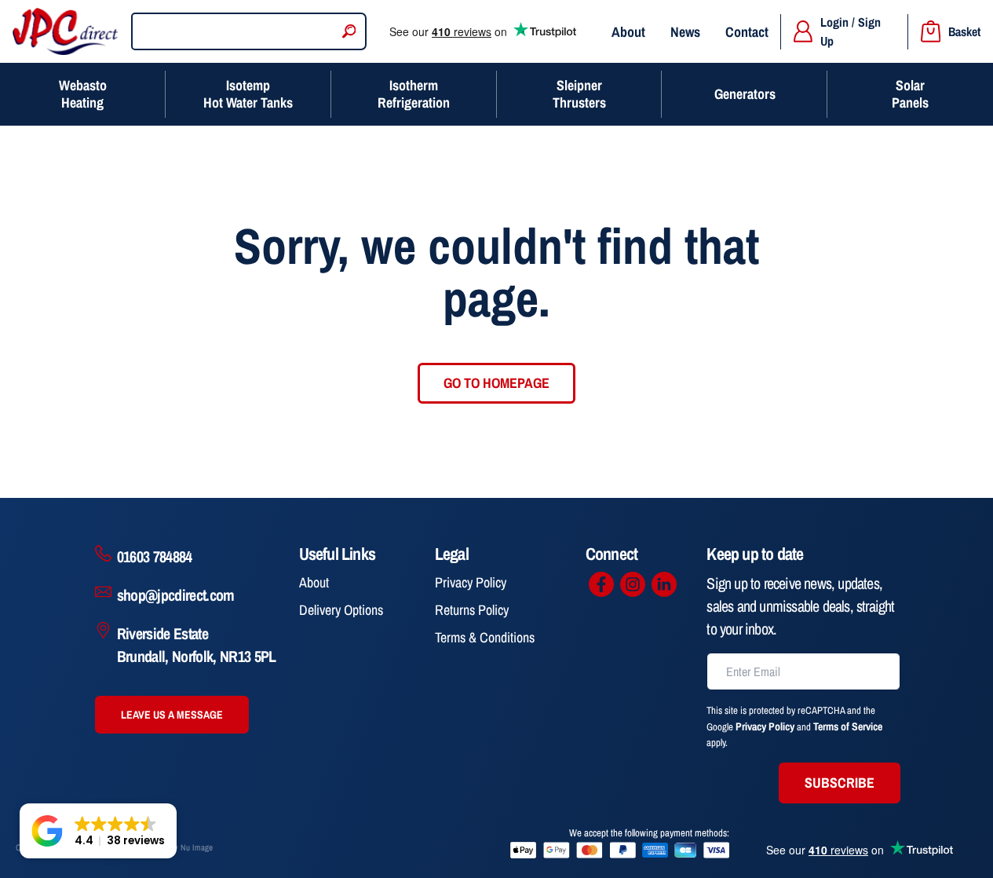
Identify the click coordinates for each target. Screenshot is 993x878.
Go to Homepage (496, 383)
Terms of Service (847, 726)
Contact (746, 32)
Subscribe (839, 782)
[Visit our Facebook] (601, 584)
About (628, 32)
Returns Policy (472, 610)
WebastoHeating (83, 93)
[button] (98, 830)
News (685, 32)
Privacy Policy (470, 582)
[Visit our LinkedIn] (664, 584)
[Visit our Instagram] (632, 584)
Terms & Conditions (485, 637)
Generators (745, 94)
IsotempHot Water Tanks (248, 93)
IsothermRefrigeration (414, 93)
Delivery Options (341, 610)
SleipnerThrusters (579, 93)
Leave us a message (172, 715)
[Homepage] (66, 31)
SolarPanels (910, 93)
